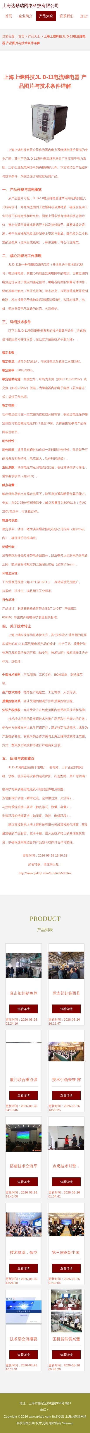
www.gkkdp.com (40, 1416)
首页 (8, 16)
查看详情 (23, 1009)
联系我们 (67, 16)
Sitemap (67, 1423)
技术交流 (58, 1416)
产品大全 (46, 16)
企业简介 (26, 16)
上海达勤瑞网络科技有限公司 (30, 5)
